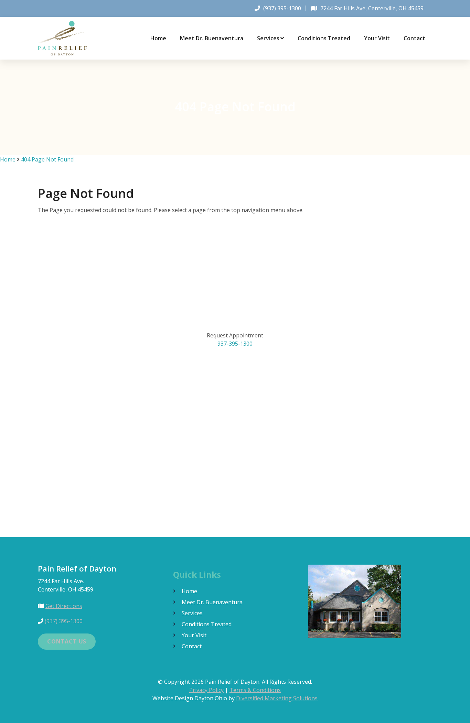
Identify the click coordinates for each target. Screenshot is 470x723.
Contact (414, 38)
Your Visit (377, 38)
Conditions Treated (324, 38)
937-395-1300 (235, 343)
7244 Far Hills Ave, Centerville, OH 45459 (372, 8)
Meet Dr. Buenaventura (211, 38)
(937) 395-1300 (282, 8)
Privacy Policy (206, 690)
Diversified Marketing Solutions (277, 698)
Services (268, 38)
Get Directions (63, 606)
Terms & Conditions (255, 690)
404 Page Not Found (47, 159)
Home (158, 38)
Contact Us (66, 641)
